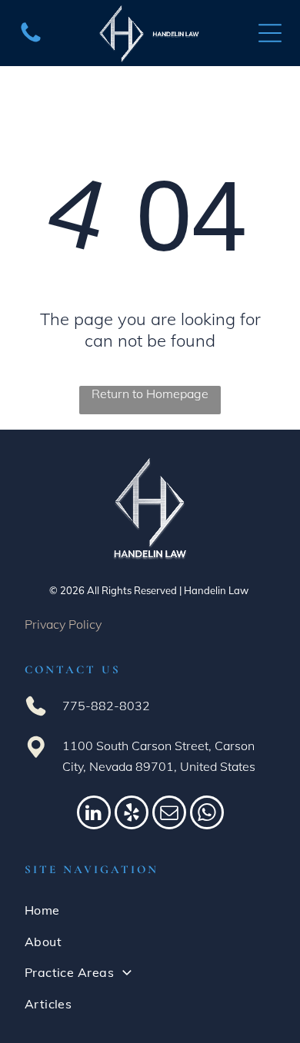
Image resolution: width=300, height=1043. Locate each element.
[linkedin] (94, 814)
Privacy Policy (63, 624)
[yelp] (131, 814)
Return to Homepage (150, 393)
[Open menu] (270, 33)
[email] (169, 814)
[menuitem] (150, 910)
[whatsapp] (207, 814)
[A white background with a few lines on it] (30, 40)
